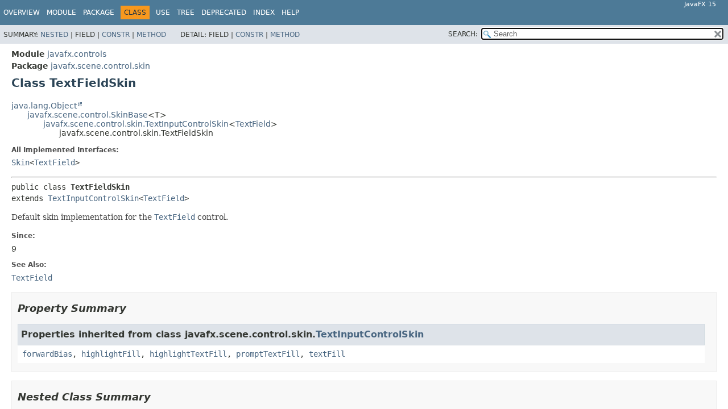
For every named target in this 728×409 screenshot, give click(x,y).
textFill (327, 353)
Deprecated (223, 12)
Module (61, 12)
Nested (54, 35)
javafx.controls (76, 54)
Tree (186, 12)
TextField (253, 123)
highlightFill (110, 353)
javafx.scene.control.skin (100, 65)
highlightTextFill (188, 353)
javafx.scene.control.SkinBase (87, 114)
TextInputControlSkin (93, 198)
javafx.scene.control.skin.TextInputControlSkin (136, 123)
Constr (116, 35)
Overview (21, 12)
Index (264, 12)
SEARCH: (463, 34)
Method (151, 35)
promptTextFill (268, 353)
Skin (20, 162)
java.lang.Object (44, 105)
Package (98, 12)
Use (163, 12)
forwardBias (47, 353)
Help (290, 12)
